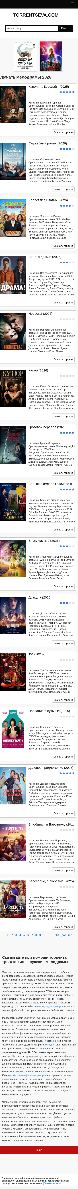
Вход (39, 1149)
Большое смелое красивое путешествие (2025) (51, 484)
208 (57, 935)
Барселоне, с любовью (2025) (51, 881)
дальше (66, 935)
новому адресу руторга (50, 1006)
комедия (49, 1044)
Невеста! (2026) (40, 313)
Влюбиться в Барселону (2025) (51, 824)
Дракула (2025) (40, 597)
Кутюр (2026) (38, 370)
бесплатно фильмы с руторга (29, 1075)
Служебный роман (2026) (47, 143)
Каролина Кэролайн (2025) (48, 86)
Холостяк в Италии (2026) (48, 200)
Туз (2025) (36, 654)
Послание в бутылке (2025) (49, 711)
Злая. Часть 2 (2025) (44, 540)
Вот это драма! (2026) (44, 257)
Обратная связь (52, 1183)
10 (44, 935)
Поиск (65, 28)
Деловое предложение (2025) (50, 768)
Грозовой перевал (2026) (47, 427)
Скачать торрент (63, 132)
